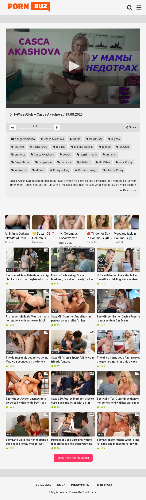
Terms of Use (103, 484)
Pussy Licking (61, 170)
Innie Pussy (125, 162)
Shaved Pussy (114, 170)
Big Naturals (39, 146)
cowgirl (66, 154)
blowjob (124, 146)
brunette (19, 154)
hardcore (65, 162)
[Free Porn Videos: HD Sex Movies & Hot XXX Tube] (29, 7)
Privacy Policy (80, 484)
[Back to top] (133, 488)
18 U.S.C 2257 (42, 484)
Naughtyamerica (24, 138)
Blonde (106, 146)
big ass (115, 138)
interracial (20, 170)
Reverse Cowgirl (88, 170)
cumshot (111, 154)
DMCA (61, 484)
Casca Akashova (53, 138)
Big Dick (19, 146)
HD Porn (85, 162)
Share (132, 127)
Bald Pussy (95, 138)
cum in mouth (88, 154)
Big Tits (60, 146)
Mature (39, 170)
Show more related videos (73, 457)
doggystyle (45, 162)
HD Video (104, 162)
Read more (129, 190)
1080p (76, 138)
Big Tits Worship (83, 146)
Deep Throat (22, 162)
